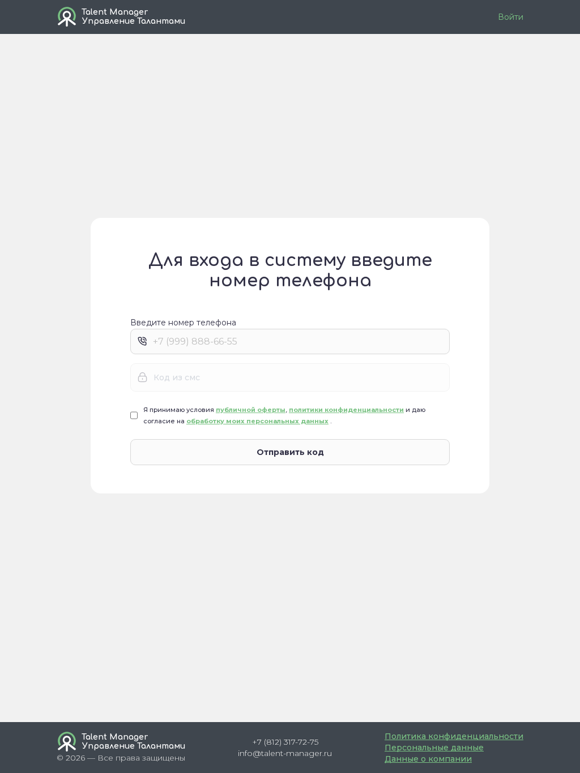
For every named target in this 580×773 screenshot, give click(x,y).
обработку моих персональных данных (257, 421)
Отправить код (290, 452)
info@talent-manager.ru (285, 753)
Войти (510, 17)
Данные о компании (428, 759)
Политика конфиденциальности (454, 736)
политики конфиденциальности (346, 410)
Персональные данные (434, 747)
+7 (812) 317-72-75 (285, 742)
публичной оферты (250, 410)
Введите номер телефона (183, 323)
